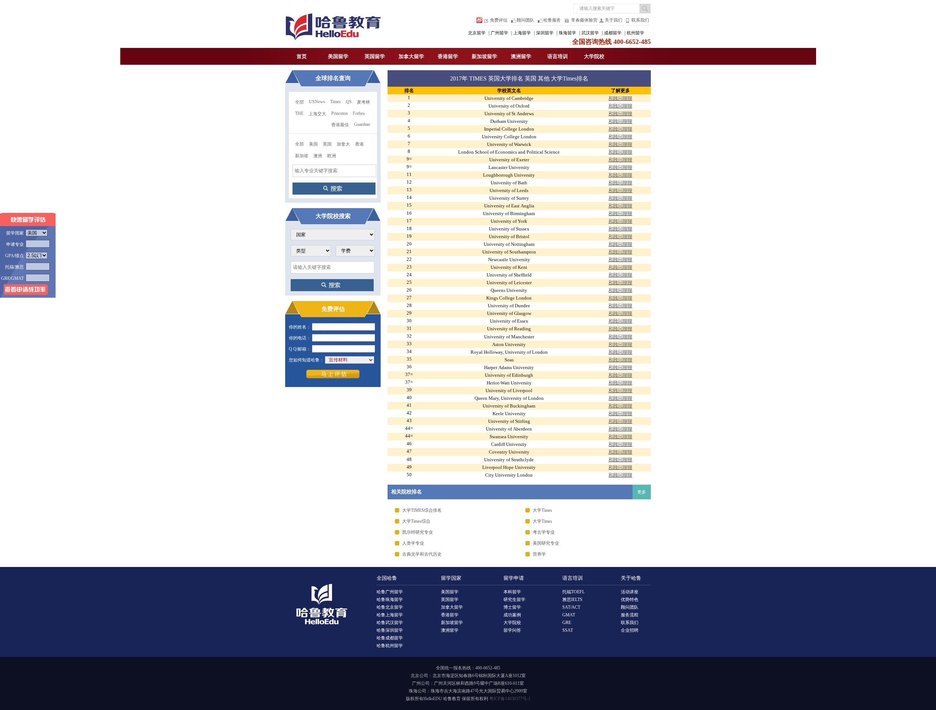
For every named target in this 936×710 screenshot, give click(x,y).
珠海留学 (567, 32)
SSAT (567, 630)
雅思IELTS (572, 599)
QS (349, 101)
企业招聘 (629, 630)
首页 (302, 56)
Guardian (362, 124)
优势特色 (629, 599)
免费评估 (498, 20)
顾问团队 (525, 20)
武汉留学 (590, 32)
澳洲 (317, 155)
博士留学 (512, 607)
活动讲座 (629, 591)
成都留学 (613, 32)
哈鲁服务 (552, 20)
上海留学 (522, 32)
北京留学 (477, 32)
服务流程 (629, 614)
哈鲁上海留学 (390, 614)
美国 (313, 144)
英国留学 (375, 56)
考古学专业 (544, 532)
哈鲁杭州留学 (390, 645)
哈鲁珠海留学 (390, 599)
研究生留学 (514, 599)
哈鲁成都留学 (390, 637)
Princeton (339, 113)
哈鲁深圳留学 (390, 630)
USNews (317, 101)
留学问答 (512, 630)
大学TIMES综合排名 (422, 510)
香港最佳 (340, 124)
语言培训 (557, 56)
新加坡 (301, 155)
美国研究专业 (546, 543)
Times (335, 101)
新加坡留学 (484, 56)
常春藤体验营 (584, 20)
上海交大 (317, 113)
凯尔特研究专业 (417, 532)
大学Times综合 (416, 521)
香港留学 (448, 56)
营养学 (539, 554)
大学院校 (594, 56)
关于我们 (613, 20)
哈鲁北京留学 (390, 607)
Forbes (359, 113)
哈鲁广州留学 (390, 591)
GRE (566, 622)
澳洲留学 (521, 56)
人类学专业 (413, 543)
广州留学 (499, 32)
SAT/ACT (571, 607)
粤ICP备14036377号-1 (510, 698)
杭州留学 (635, 32)
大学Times (542, 510)
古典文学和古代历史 (422, 554)
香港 (359, 144)
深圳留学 (545, 32)
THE (299, 113)
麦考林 (363, 102)
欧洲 (331, 155)
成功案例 (512, 614)
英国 (327, 144)
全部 (299, 102)
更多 (641, 492)
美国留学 (338, 56)
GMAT (568, 614)
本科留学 (512, 591)
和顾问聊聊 (620, 98)
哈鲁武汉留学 (390, 622)
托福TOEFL (573, 591)
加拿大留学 (411, 56)
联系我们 (640, 20)
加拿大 (343, 144)
